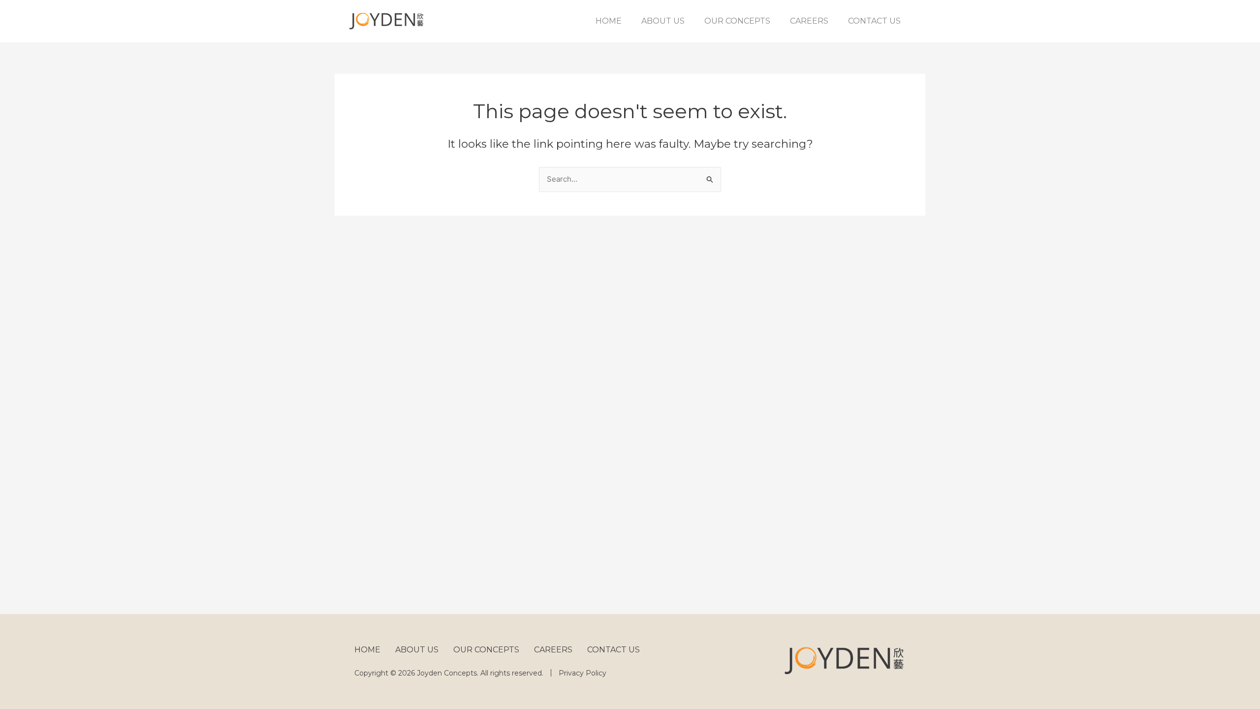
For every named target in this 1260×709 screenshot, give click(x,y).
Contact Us (874, 21)
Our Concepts (737, 21)
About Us (663, 21)
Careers (809, 21)
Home (609, 21)
